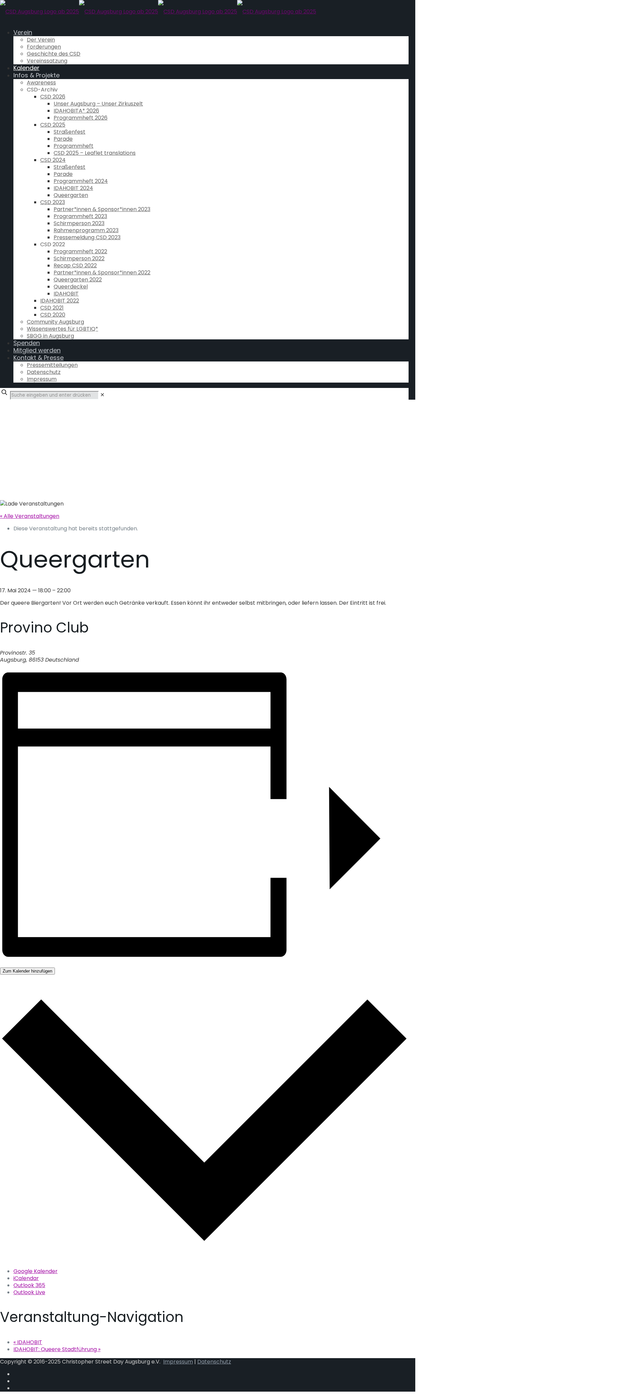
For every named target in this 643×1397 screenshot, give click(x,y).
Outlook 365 (29, 1285)
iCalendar (26, 1278)
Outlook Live (29, 1292)
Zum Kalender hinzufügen (27, 971)
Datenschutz (214, 1362)
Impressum (178, 1362)
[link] (102, 395)
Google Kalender (35, 1271)
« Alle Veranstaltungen (29, 516)
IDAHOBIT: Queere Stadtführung (56, 1349)
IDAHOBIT (27, 1342)
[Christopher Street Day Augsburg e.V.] (158, 11)
